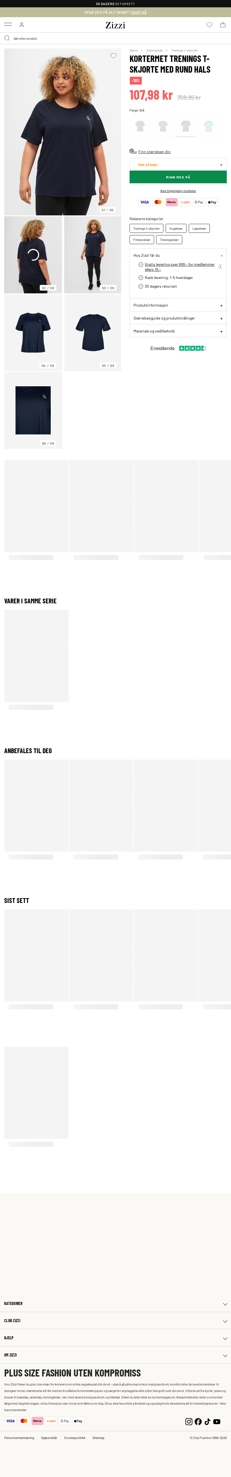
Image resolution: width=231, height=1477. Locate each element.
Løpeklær (199, 228)
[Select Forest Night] (162, 126)
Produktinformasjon (151, 304)
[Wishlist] (113, 55)
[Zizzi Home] (115, 24)
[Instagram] (188, 1421)
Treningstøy (154, 50)
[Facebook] (198, 1421)
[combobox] (115, 38)
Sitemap (98, 1437)
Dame (134, 50)
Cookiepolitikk (74, 1437)
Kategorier (13, 1303)
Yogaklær (176, 228)
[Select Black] (140, 126)
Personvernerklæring (19, 1437)
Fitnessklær (141, 239)
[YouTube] (216, 1421)
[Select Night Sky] (185, 126)
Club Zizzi (12, 1320)
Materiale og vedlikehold (154, 330)
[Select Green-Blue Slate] (208, 126)
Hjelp (9, 1337)
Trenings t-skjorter (184, 50)
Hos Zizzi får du (147, 255)
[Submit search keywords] (7, 38)
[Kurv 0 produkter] (223, 25)
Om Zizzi (10, 1355)
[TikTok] (207, 1421)
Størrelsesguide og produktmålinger (164, 317)
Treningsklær (169, 239)
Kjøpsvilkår (49, 1437)
